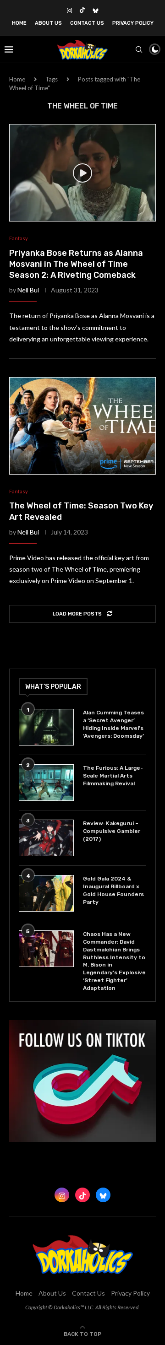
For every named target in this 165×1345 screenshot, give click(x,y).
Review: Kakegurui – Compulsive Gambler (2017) (111, 831)
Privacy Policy (133, 23)
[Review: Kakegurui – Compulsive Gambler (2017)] (46, 838)
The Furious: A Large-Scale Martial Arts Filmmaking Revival (113, 776)
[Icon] (82, 173)
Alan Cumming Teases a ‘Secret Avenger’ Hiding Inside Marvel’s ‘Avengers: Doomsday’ (113, 724)
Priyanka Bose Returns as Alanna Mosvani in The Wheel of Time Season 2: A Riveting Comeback (76, 264)
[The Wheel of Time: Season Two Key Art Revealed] (82, 426)
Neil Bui (28, 290)
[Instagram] (69, 10)
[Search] (138, 49)
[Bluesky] (96, 10)
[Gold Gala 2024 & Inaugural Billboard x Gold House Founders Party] (46, 893)
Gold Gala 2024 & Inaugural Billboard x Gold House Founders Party (113, 890)
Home (19, 23)
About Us (48, 23)
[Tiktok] (82, 10)
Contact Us (87, 23)
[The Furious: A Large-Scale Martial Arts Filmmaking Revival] (46, 782)
